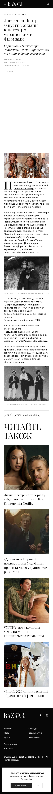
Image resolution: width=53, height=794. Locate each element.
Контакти (8, 748)
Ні (38, 786)
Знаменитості (35, 737)
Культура (20, 14)
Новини (8, 14)
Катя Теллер (15, 59)
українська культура (27, 415)
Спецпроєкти (10, 744)
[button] (5, 4)
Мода (6, 733)
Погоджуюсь (21, 786)
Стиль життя (35, 733)
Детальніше (26, 779)
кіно (8, 415)
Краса (7, 737)
